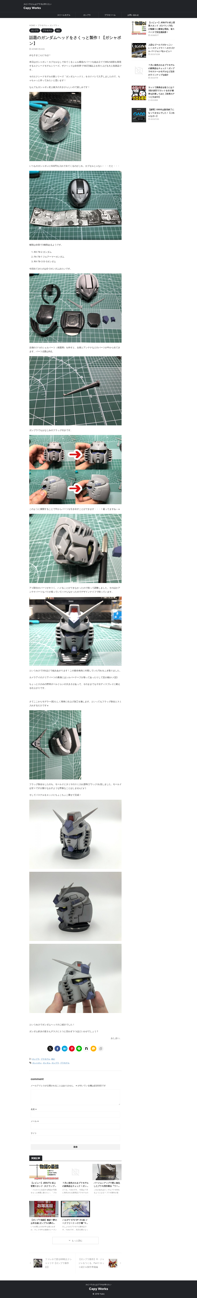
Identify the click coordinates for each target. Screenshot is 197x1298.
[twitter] (50, 1048)
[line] (79, 1048)
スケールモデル (63, 15)
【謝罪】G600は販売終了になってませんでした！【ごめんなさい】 (161, 112)
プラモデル (45, 1059)
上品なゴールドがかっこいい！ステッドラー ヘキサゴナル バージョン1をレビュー (161, 47)
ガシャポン (37, 1063)
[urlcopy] (101, 1048)
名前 (34, 1109)
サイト (34, 1133)
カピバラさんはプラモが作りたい (98, 1284)
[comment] (93, 1048)
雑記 (53, 1059)
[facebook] (57, 1048)
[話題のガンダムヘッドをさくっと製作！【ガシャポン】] (64, 1048)
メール (35, 1121)
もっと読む (77, 1240)
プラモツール (110, 15)
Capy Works (32, 8)
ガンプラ (87, 15)
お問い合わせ (133, 15)
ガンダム (46, 1063)
